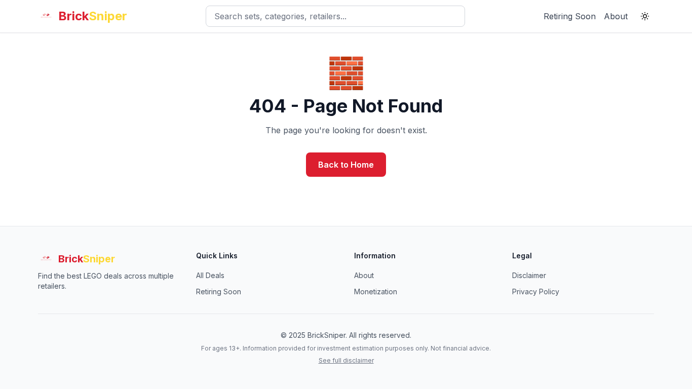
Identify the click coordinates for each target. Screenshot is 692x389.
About (616, 16)
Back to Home (346, 165)
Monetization (375, 291)
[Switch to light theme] (645, 16)
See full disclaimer (346, 360)
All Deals (210, 275)
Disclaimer (529, 275)
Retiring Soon (570, 16)
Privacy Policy (535, 291)
